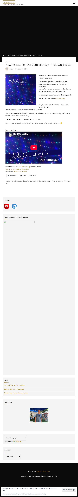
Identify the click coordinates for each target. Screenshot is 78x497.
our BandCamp (60, 99)
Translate (18, 442)
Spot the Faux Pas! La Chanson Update (16, 393)
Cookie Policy (42, 494)
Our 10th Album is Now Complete (14, 385)
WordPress (45, 471)
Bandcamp (18, 181)
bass (25, 181)
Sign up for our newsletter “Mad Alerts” (17, 169)
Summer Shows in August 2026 (14, 389)
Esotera (38, 471)
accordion (10, 181)
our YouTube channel (20, 171)
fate (35, 181)
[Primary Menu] (74, 3)
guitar (39, 181)
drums (30, 181)
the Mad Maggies (9, 2)
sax (54, 181)
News (7, 55)
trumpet (67, 181)
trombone (59, 181)
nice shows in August (25, 167)
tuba (7, 184)
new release (47, 181)
